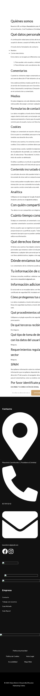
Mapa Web (28, 662)
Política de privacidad (20, 651)
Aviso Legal (30, 656)
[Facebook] (5, 551)
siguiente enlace (32, 200)
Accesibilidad (12, 662)
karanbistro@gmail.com (27, 279)
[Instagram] (11, 551)
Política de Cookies (12, 656)
